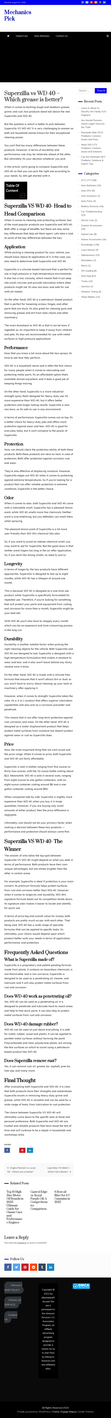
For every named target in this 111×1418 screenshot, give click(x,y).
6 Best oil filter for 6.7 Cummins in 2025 (62, 1197)
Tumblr (100, 2)
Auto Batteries (41, 35)
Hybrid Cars (22, 35)
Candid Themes (85, 1411)
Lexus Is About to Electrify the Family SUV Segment (93, 111)
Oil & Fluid (86, 275)
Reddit (96, 2)
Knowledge (87, 244)
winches (85, 286)
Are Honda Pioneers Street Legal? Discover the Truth (93, 124)
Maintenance (88, 255)
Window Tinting (89, 291)
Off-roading (87, 270)
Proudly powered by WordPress (34, 1411)
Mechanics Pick (17, 15)
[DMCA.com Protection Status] (81, 1288)
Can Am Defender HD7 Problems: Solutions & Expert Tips (93, 160)
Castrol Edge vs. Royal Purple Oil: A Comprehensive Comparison (39, 1200)
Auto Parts (86, 201)
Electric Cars (87, 220)
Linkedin (104, 2)
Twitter (87, 2)
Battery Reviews (90, 206)
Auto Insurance (89, 195)
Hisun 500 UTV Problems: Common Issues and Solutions (91, 148)
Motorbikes (87, 260)
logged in (22, 1242)
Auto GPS (86, 190)
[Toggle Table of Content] (21, 195)
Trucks (84, 281)
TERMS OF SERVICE (12, 1302)
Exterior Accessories (91, 225)
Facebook (82, 2)
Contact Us (62, 35)
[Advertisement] (55, 62)
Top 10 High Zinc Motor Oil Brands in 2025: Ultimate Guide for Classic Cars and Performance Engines (15, 1207)
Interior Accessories (91, 239)
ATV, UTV (86, 180)
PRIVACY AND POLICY (13, 1288)
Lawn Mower (88, 249)
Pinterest (91, 2)
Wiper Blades (88, 296)
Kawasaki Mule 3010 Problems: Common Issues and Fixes (92, 136)
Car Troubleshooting (91, 211)
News (84, 265)
